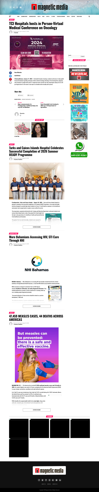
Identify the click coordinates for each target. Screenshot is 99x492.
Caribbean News (32, 16)
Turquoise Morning (61, 16)
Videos (68, 16)
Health (39, 16)
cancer (33, 99)
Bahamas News (24, 16)
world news (79, 16)
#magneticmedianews (26, 99)
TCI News (53, 16)
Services (49, 484)
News (43, 16)
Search (69, 55)
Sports (47, 16)
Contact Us (54, 484)
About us (44, 484)
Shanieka (16, 32)
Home (18, 16)
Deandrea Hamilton (18, 159)
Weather (73, 16)
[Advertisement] (76, 44)
